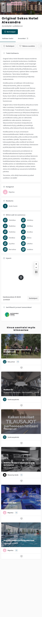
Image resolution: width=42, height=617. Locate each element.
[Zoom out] (36, 267)
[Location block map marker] (21, 277)
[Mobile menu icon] (2, 3)
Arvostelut (23, 38)
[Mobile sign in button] (39, 3)
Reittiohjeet (33, 298)
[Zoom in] (36, 264)
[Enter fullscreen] (36, 272)
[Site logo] (17, 3)
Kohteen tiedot (7, 38)
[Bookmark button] (21, 368)
